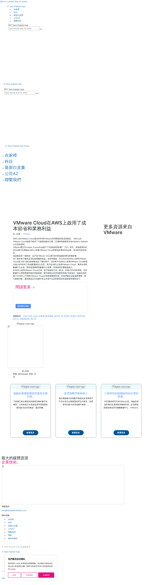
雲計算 (33, 319)
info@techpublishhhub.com (14, 510)
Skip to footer (21, 1)
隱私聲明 (69, 298)
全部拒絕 (29, 575)
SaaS (35, 316)
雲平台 (16, 319)
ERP (30, 316)
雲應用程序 (24, 319)
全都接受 (46, 575)
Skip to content (7, 1)
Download (23, 306)
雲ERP (66, 316)
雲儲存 (73, 316)
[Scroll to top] (1, 582)
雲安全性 (81, 316)
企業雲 (41, 316)
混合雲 (57, 316)
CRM (25, 316)
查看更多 (30, 433)
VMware (26, 234)
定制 (14, 575)
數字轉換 (49, 316)
